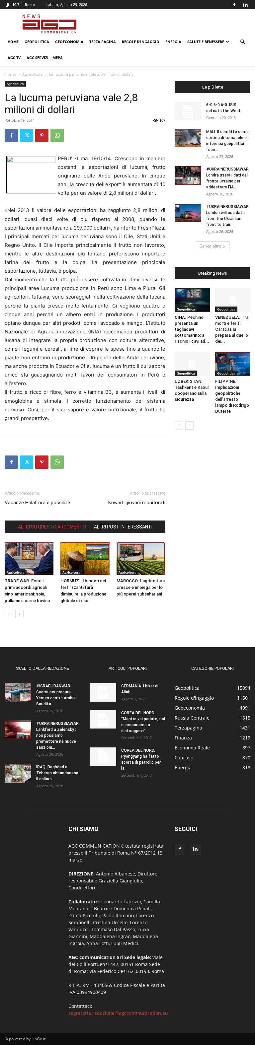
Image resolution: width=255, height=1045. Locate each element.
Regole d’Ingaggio (140, 41)
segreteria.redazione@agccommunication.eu (118, 1013)
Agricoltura (32, 74)
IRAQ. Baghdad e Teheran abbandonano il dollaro (57, 773)
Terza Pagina (102, 41)
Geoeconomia (69, 41)
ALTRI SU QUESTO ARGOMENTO (52, 526)
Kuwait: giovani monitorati (136, 503)
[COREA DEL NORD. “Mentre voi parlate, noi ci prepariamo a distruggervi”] (103, 719)
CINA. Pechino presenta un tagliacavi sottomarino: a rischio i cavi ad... (192, 329)
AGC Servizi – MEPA (45, 57)
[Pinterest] (41, 135)
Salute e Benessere (205, 41)
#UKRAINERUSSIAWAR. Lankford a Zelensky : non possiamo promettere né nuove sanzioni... (58, 735)
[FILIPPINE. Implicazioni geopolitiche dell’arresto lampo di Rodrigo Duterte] (233, 364)
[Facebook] (234, 4)
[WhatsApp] (57, 135)
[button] (242, 42)
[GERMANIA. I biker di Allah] (103, 692)
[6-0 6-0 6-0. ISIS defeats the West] (188, 111)
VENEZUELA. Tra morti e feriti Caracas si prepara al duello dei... (231, 329)
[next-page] (19, 614)
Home (13, 41)
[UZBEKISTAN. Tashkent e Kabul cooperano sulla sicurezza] (192, 364)
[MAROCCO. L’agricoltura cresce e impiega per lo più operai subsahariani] (141, 558)
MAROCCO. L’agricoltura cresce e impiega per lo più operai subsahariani (141, 587)
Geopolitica (37, 41)
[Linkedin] (245, 4)
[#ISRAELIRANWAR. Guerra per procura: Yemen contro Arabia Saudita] (18, 692)
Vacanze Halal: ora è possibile (37, 503)
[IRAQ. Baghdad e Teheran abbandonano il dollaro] (18, 773)
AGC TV (14, 57)
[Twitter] (26, 135)
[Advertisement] (172, 24)
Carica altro (210, 246)
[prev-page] (9, 614)
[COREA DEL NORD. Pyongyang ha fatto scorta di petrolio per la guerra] (103, 756)
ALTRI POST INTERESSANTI (123, 526)
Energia (173, 41)
